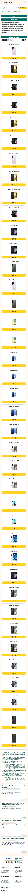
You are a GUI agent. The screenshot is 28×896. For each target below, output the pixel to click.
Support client (17, 880)
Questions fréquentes (19, 879)
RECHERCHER (23, 7)
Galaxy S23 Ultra (12, 26)
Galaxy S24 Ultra (6, 24)
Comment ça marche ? (5, 870)
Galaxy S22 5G (14, 30)
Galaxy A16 (5, 32)
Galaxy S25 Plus (11, 22)
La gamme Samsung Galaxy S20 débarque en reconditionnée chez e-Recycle (13, 804)
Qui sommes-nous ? (18, 870)
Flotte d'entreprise (4, 872)
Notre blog (3, 873)
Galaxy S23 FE (5, 28)
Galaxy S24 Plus (13, 24)
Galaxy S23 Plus (19, 26)
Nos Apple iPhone (4, 881)
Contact (16, 873)
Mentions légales (18, 881)
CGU (18, 882)
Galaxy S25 (18, 22)
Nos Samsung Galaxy (5, 882)
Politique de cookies (18, 883)
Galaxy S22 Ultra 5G (19, 28)
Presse (16, 872)
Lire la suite (24, 800)
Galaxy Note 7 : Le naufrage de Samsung (13, 838)
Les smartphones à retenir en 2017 (11, 820)
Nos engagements (18, 871)
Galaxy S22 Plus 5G (6, 30)
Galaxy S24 (5, 26)
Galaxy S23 (12, 28)
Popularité (4, 39)
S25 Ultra (4, 22)
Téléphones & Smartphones (16, 789)
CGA (16, 882)
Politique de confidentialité (20, 885)
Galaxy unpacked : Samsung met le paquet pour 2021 (13, 786)
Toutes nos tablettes (5, 880)
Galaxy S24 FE (20, 24)
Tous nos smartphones (5, 879)
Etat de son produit (4, 871)
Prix (8, 39)
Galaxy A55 (21, 30)
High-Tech (9, 789)
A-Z (11, 39)
